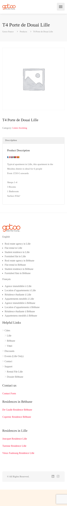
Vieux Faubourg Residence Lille (18, 453)
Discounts (9, 351)
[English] (11, 157)
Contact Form (9, 393)
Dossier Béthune (15, 376)
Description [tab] (11, 140)
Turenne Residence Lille (14, 446)
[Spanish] (18, 157)
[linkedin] (53, 477)
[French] (8, 157)
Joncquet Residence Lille (14, 438)
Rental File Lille (15, 371)
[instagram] (58, 477)
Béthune (11, 340)
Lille (9, 335)
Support (8, 366)
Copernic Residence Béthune (16, 417)
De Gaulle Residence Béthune (17, 409)
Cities (7, 330)
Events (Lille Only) (14, 356)
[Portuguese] (14, 157)
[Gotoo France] (9, 7)
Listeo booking (19, 128)
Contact (8, 361)
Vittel (9, 346)
